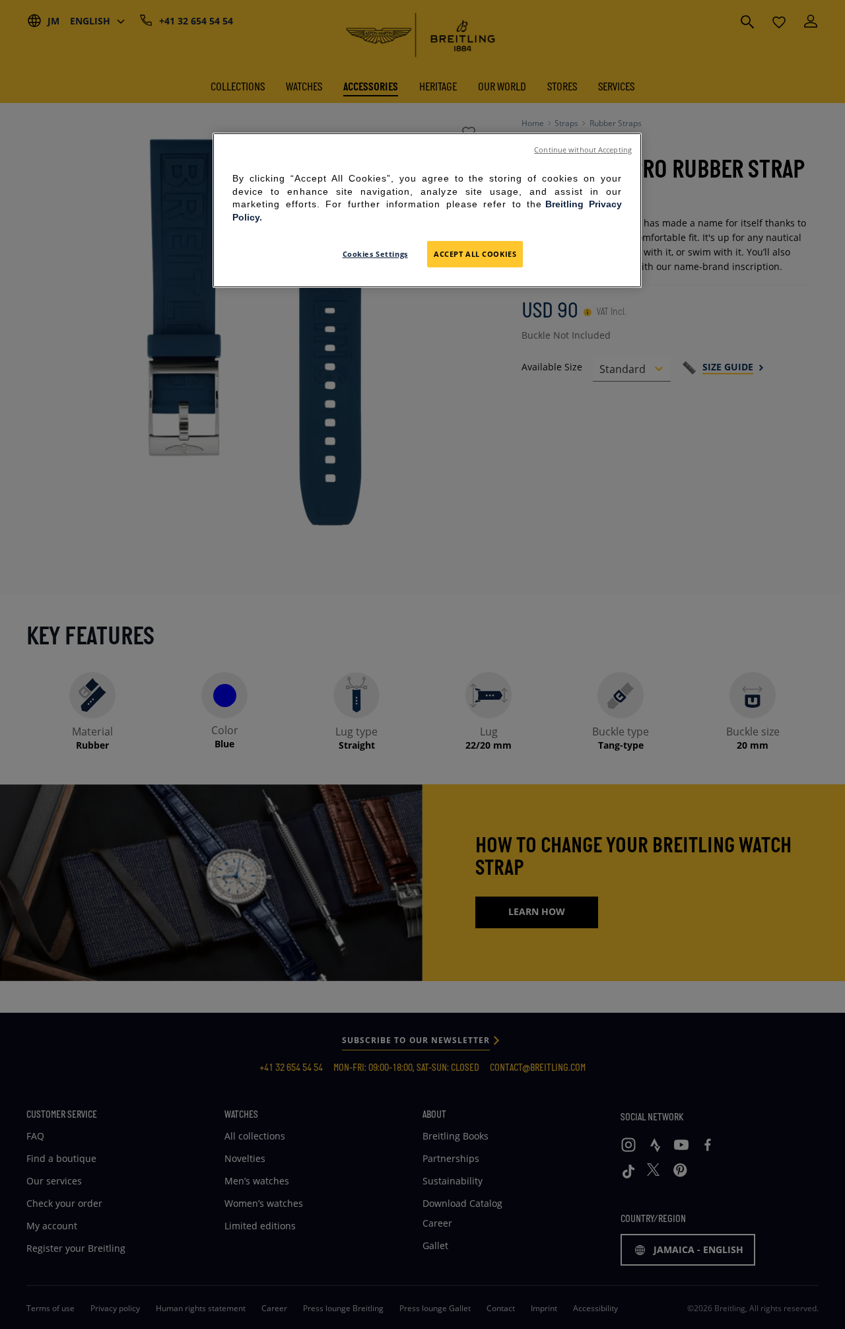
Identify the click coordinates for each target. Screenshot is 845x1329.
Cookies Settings (375, 254)
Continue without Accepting (583, 149)
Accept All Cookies (475, 254)
